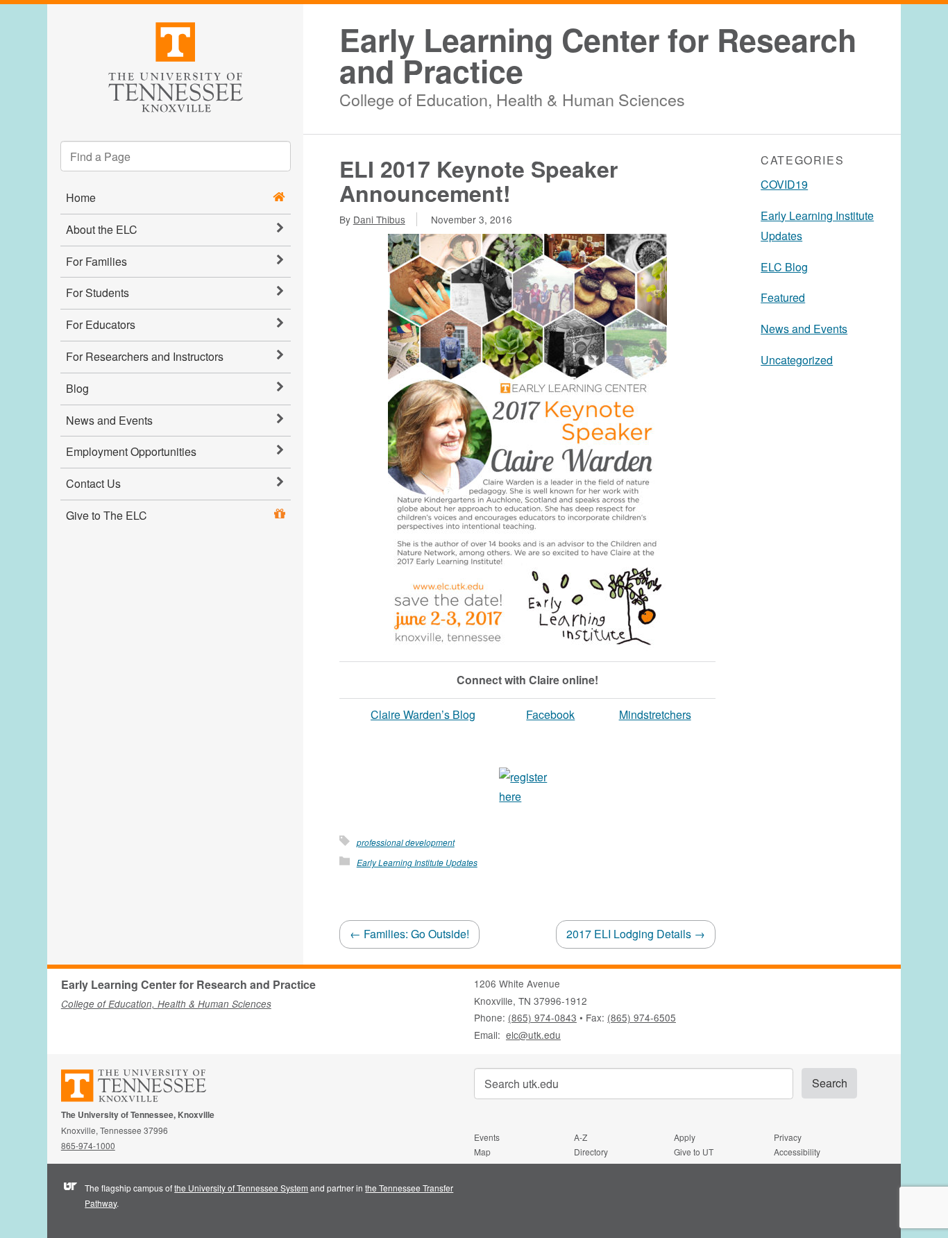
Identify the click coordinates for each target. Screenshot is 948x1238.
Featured (783, 297)
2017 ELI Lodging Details (635, 934)
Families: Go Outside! (409, 934)
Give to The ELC (106, 515)
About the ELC (101, 229)
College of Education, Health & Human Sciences (512, 97)
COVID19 (784, 184)
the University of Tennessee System (241, 1188)
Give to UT (693, 1152)
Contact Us (93, 483)
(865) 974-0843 (542, 1017)
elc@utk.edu (533, 1035)
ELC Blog (784, 267)
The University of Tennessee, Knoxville (175, 65)
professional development (406, 842)
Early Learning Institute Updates (417, 862)
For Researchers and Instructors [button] (144, 356)
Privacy (788, 1137)
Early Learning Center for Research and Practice (597, 55)
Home (81, 197)
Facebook (550, 714)
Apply (684, 1137)
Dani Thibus (379, 219)
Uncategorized (797, 360)
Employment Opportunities (131, 451)
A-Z (580, 1137)
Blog (77, 388)
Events (487, 1137)
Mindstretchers (655, 714)
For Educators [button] (100, 324)
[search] (175, 156)
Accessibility (797, 1152)
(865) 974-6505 (641, 1017)
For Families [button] (96, 261)
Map (482, 1152)
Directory (591, 1152)
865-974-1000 (88, 1145)
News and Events (109, 420)
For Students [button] (97, 292)
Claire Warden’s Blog (423, 714)
